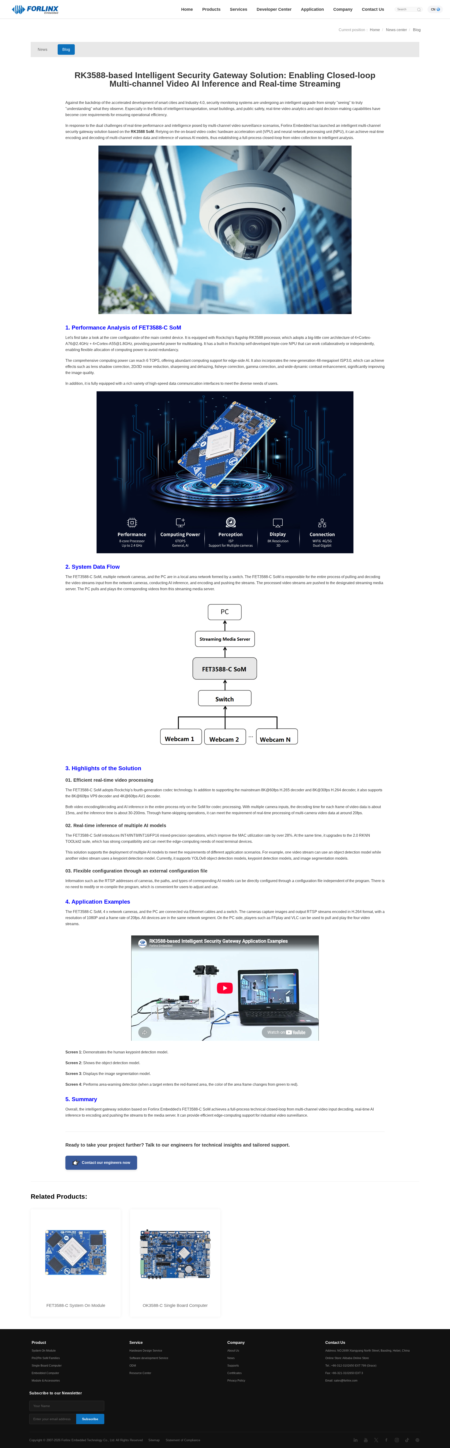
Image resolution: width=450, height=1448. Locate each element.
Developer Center (274, 9)
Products (211, 9)
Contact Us (373, 9)
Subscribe (90, 1419)
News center (396, 30)
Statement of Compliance (183, 1440)
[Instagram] (397, 1440)
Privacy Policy (236, 1380)
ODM (132, 1365)
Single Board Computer (47, 1365)
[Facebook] (386, 1440)
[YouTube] (366, 1440)
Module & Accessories (46, 1380)
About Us (233, 1350)
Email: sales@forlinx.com (341, 1380)
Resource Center (140, 1373)
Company (342, 9)
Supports (233, 1365)
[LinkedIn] (355, 1440)
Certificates (234, 1373)
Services (238, 9)
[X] (376, 1440)
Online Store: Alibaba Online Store (347, 1358)
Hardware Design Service (145, 1350)
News (42, 49)
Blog (417, 30)
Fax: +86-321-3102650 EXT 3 (344, 1373)
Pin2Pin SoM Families (46, 1358)
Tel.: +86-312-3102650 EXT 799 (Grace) (350, 1365)
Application (312, 9)
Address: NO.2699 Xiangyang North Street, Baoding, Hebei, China (367, 1350)
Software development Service (148, 1358)
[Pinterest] (417, 1440)
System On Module (44, 1350)
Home (187, 9)
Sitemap (154, 1440)
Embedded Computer (45, 1373)
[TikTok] (407, 1440)
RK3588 (138, 132)
